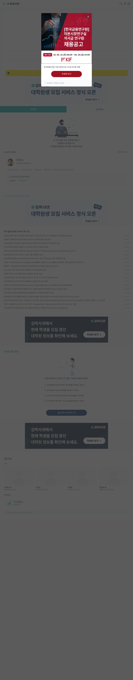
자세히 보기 (66, 74)
